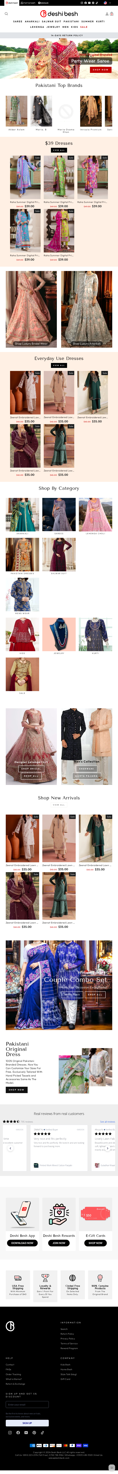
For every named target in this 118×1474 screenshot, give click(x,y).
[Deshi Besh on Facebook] (18, 1432)
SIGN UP (27, 1423)
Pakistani (71, 21)
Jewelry (53, 26)
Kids (74, 26)
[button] (10, 1148)
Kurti (100, 21)
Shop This (72, 994)
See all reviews (107, 1121)
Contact (10, 1364)
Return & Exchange (15, 1383)
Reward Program (69, 1348)
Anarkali (32, 21)
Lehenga (37, 26)
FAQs (8, 1369)
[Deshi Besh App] (22, 1214)
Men (65, 26)
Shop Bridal (31, 768)
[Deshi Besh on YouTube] (26, 1432)
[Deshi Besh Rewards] (59, 1214)
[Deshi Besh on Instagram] (10, 1432)
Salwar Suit (51, 21)
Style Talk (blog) (69, 1374)
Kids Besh (65, 1364)
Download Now (22, 1243)
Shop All (31, 776)
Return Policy (67, 1333)
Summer (87, 21)
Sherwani (86, 768)
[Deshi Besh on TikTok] (42, 1432)
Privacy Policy (68, 1338)
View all (59, 150)
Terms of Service (69, 1343)
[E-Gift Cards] (95, 1214)
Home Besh (66, 1369)
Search (64, 1329)
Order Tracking (13, 1374)
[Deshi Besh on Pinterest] (34, 1432)
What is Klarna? (14, 1379)
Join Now (59, 1243)
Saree (18, 21)
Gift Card (65, 1379)
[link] (59, 1165)
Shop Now (17, 1089)
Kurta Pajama (86, 776)
